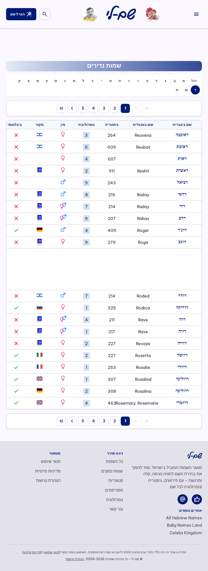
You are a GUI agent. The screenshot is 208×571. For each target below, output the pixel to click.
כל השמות (114, 461)
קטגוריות (115, 480)
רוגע (182, 242)
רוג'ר (182, 230)
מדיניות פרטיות (48, 471)
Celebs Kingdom (185, 532)
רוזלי (182, 367)
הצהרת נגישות (48, 480)
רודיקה (182, 307)
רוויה (182, 343)
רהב (182, 218)
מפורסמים (114, 490)
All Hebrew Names (184, 517)
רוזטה (182, 355)
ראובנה (182, 135)
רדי (182, 206)
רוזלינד (182, 379)
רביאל (182, 182)
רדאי (182, 194)
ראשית (182, 170)
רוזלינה (182, 391)
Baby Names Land (184, 525)
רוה (182, 319)
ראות (182, 159)
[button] (62, 134)
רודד (182, 296)
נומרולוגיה (114, 499)
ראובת (182, 147)
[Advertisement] (104, 43)
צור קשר (116, 508)
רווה (182, 331)
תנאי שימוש (51, 461)
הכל (194, 81)
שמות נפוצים (112, 471)
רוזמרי (182, 403)
